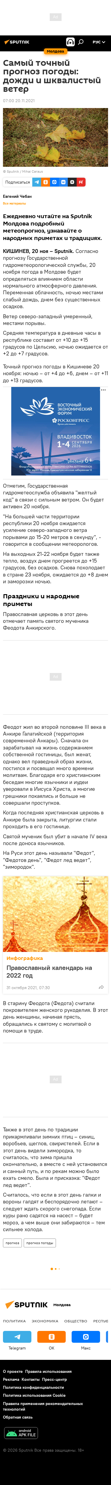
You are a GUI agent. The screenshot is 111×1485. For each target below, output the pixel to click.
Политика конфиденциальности (33, 1387)
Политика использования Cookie (34, 1395)
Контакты (31, 1379)
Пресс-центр (54, 1379)
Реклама (11, 1379)
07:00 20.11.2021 (19, 100)
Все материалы (14, 203)
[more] (101, 987)
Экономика (45, 1321)
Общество (75, 1321)
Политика (14, 1321)
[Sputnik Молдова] (18, 44)
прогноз (12, 1243)
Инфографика (25, 958)
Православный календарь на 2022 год (49, 971)
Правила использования (48, 1371)
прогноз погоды (39, 1243)
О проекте (13, 1371)
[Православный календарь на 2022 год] (55, 914)
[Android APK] (21, 1433)
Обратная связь (18, 1417)
